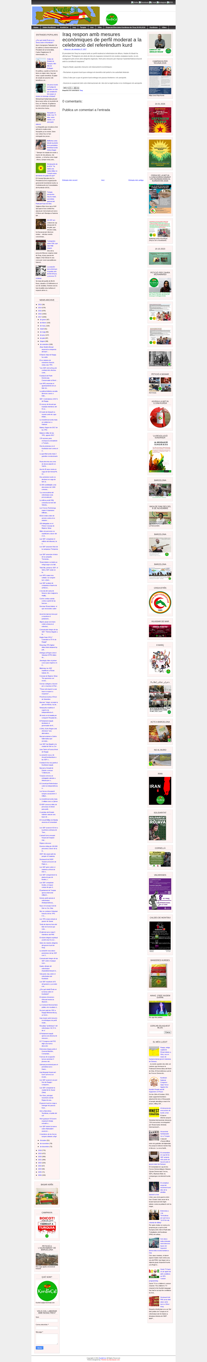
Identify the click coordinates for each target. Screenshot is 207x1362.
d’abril (42, 329)
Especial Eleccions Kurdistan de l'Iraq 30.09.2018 (125, 27)
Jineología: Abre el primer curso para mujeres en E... (48, 663)
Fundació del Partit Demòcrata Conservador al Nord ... (49, 378)
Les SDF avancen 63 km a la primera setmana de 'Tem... (49, 830)
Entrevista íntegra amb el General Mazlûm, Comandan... (48, 1051)
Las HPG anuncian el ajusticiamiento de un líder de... (48, 386)
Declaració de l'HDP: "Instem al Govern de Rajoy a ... (48, 862)
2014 (40, 307)
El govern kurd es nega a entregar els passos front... (48, 1105)
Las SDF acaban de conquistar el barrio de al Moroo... (48, 585)
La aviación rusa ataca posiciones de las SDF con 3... (48, 953)
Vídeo (164, 27)
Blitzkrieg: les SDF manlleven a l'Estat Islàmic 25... (47, 670)
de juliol (42, 338)
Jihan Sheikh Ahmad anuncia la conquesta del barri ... (48, 349)
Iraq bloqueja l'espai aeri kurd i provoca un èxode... (48, 1074)
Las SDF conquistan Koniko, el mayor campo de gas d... (47, 885)
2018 (40, 1150)
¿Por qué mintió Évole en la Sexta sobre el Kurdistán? (48, 992)
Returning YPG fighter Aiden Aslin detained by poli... (48, 647)
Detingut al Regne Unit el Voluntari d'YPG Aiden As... (48, 655)
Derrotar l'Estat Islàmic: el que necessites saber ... (48, 609)
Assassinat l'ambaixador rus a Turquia (165, 1134)
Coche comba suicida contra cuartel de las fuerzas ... (48, 601)
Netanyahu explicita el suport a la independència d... (47, 710)
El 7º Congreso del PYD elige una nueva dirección (48, 1043)
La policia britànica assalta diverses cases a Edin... (48, 393)
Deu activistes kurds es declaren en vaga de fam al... (48, 479)
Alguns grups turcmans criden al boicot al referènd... (47, 624)
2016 (40, 314)
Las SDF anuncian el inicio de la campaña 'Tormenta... (49, 557)
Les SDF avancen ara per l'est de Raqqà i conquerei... (48, 1082)
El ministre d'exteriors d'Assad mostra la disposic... (47, 999)
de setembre (44, 344)
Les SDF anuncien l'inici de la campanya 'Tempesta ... (49, 549)
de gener (43, 319)
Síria (100, 27)
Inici (102, 180)
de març (43, 326)
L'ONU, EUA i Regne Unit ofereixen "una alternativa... (48, 731)
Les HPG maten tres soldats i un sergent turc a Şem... (47, 578)
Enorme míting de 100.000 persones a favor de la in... (48, 848)
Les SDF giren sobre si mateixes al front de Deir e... (47, 869)
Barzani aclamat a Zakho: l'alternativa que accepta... (48, 739)
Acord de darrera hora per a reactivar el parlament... (48, 616)
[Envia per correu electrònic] (67, 88)
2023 (40, 1166)
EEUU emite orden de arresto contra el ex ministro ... (47, 518)
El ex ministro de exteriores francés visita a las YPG (47, 362)
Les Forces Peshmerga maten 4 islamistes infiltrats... (48, 510)
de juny (42, 335)
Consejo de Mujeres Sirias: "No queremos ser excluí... (49, 678)
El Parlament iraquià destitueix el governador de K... (47, 723)
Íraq (81, 90)
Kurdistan (154, 27)
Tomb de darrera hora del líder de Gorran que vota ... (48, 927)
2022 (40, 1163)
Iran (92, 27)
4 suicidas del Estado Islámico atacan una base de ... (47, 814)
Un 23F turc (51, 220)
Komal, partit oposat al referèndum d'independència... (47, 900)
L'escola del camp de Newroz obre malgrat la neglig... (49, 593)
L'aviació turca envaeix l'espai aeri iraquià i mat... (47, 838)
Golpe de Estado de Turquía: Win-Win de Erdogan (51, 63)
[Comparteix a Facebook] (75, 88)
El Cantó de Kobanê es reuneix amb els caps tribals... (48, 414)
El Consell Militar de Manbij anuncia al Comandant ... (49, 822)
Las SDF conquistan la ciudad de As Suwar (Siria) (47, 1090)
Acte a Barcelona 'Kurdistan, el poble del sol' (48, 1113)
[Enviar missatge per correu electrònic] (64, 87)
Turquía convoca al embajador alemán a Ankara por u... (47, 778)
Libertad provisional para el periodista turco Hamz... (49, 1067)
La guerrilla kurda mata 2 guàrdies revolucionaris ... (49, 456)
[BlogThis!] (70, 88)
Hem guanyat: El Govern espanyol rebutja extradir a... (48, 1121)
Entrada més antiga (136, 180)
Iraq (74, 27)
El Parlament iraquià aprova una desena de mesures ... (48, 1036)
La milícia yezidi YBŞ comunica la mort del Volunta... (48, 502)
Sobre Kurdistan (49, 27)
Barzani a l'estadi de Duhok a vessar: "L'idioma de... (46, 770)
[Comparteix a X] (72, 88)
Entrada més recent (69, 180)
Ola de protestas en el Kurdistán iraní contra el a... (49, 448)
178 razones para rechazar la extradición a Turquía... (48, 440)
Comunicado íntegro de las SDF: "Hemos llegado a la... (49, 632)
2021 (40, 1159)
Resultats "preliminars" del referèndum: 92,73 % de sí (48, 1028)
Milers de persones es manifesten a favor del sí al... (48, 533)
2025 (40, 1172)
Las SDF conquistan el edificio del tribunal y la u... (48, 541)
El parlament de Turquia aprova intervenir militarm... (48, 892)
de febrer (43, 323)
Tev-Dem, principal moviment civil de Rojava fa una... (46, 1098)
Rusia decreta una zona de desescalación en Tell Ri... (48, 464)
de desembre (44, 1146)
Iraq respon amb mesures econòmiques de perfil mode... (48, 1020)
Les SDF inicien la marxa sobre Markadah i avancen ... (48, 1129)
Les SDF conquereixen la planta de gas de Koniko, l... (48, 877)
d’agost (42, 341)
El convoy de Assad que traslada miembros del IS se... (48, 406)
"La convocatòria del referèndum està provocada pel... (47, 495)
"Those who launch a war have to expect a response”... (48, 691)
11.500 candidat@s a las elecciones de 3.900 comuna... (48, 487)
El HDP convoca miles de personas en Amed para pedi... (48, 807)
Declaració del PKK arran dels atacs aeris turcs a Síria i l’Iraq (165, 1301)
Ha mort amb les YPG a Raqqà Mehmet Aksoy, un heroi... (48, 1013)
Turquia (83, 27)
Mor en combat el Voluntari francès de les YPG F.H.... (49, 913)
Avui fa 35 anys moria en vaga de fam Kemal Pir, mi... (48, 471)
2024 (40, 1169)
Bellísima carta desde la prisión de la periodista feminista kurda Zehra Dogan (52, 145)
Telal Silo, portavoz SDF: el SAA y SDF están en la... (49, 570)
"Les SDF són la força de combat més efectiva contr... (48, 370)
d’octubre (43, 1140)
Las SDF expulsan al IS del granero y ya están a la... (48, 984)
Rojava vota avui (45, 843)
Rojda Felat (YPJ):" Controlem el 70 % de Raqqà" (48, 639)
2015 (40, 311)
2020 (40, 1156)
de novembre (44, 1143)
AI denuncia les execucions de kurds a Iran (165, 1110)
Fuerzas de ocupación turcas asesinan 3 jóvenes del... (47, 1059)
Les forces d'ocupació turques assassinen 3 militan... (48, 793)
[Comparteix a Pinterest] (78, 88)
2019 (40, 1153)
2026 (40, 1175)
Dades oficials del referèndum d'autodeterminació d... (48, 968)
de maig (43, 332)
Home (36, 27)
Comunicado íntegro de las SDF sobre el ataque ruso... (49, 961)
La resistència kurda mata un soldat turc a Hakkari (48, 422)
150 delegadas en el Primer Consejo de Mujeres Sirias (47, 526)
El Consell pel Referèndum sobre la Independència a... (49, 786)
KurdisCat (64, 27)
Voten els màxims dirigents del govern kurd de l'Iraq (49, 945)
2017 (40, 317)
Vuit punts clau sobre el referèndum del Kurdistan (47, 976)
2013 (40, 304)
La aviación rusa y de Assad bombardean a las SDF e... (48, 757)
